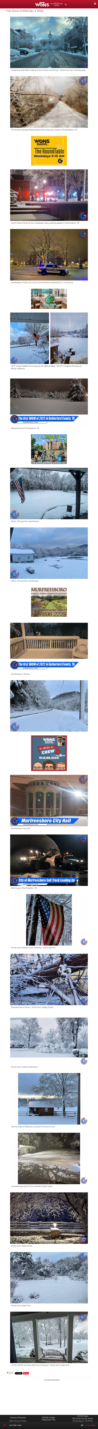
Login (64, 1417)
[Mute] (82, 1425)
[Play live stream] (4, 1425)
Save (26, 1373)
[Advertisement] (52, 1398)
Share (10, 1373)
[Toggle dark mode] (65, 4)
